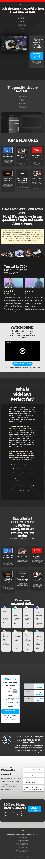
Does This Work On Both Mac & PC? (32, 769)
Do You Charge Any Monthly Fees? (32, 775)
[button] (33, 770)
